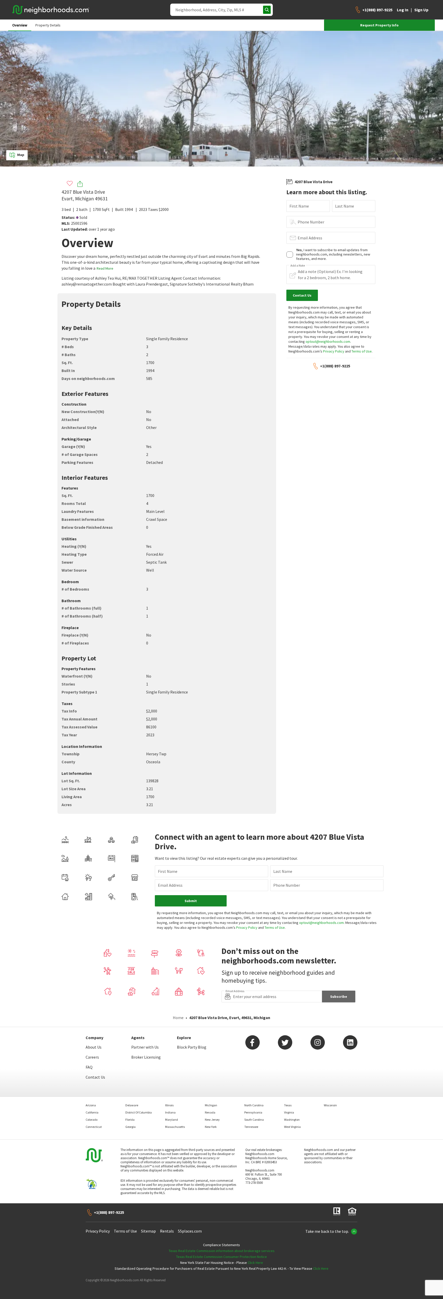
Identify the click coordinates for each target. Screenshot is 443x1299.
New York (211, 1127)
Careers (92, 1057)
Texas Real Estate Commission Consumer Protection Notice (221, 1256)
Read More (105, 268)
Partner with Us (145, 1047)
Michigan (211, 1105)
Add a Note (297, 265)
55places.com (190, 1231)
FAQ (89, 1067)
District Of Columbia (138, 1112)
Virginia (289, 1112)
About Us (94, 1047)
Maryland (171, 1119)
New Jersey (212, 1119)
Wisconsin (330, 1105)
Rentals (167, 1231)
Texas (287, 1105)
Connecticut (94, 1127)
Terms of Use (361, 351)
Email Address (310, 238)
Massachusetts (175, 1127)
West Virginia (292, 1127)
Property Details (48, 25)
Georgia (130, 1127)
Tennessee (251, 1127)
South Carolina (254, 1119)
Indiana (170, 1112)
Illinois (169, 1105)
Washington (292, 1119)
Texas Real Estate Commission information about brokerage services (222, 1250)
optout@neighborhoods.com (328, 341)
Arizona (91, 1105)
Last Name (344, 206)
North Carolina (254, 1105)
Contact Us (95, 1077)
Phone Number (311, 222)
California (92, 1112)
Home (178, 1017)
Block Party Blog (191, 1047)
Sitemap (148, 1231)
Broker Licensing (146, 1057)
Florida (130, 1119)
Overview (19, 25)
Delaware (131, 1105)
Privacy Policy (333, 351)
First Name (299, 206)
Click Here (255, 1262)
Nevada (210, 1112)
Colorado (91, 1119)
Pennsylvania (253, 1112)
